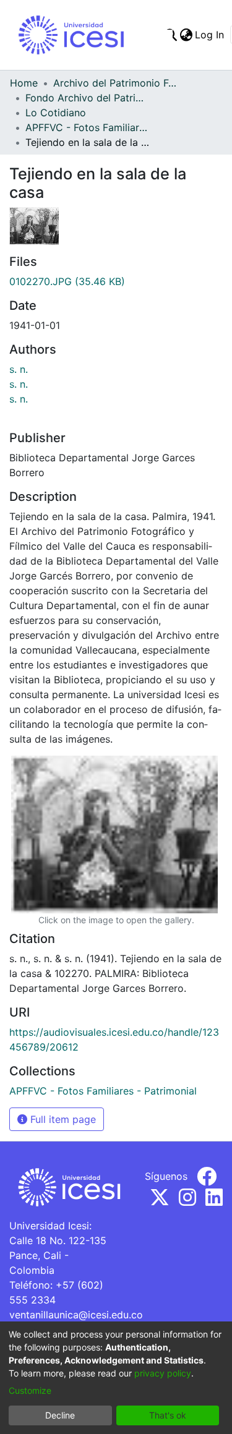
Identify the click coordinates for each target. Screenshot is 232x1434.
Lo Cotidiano (55, 112)
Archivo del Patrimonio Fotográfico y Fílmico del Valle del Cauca (115, 83)
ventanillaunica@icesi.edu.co (76, 1314)
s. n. (18, 369)
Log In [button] (210, 34)
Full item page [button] (61, 1119)
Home (24, 83)
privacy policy (162, 1373)
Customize (30, 1390)
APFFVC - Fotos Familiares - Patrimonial (87, 127)
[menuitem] (186, 34)
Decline (60, 1415)
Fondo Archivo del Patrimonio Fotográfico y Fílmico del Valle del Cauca (87, 98)
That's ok (167, 1415)
